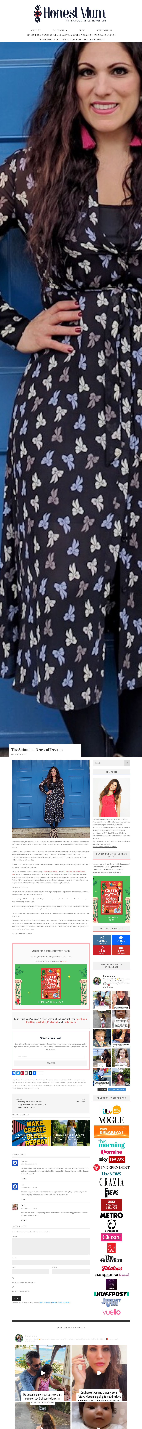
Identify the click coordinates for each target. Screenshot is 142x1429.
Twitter (30, 1022)
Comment (15, 1236)
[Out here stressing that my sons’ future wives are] (121, 1000)
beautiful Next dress (28, 1079)
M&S (52, 1082)
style (58, 1085)
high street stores (18, 1082)
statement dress (49, 1085)
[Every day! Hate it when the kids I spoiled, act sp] (121, 1077)
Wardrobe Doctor (51, 871)
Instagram (70, 1022)
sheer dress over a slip (29, 1085)
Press (82, 30)
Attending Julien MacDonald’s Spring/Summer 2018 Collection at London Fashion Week (31, 1103)
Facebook (81, 1019)
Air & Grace (16, 1079)
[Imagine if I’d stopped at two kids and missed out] (121, 1057)
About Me (36, 30)
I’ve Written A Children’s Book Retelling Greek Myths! (71, 40)
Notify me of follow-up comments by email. (23, 1282)
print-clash (82, 1082)
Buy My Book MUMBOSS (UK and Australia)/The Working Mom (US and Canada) (71, 35)
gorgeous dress (80, 1079)
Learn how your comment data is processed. (54, 1302)
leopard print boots (43, 1082)
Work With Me (104, 30)
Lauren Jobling (30, 1082)
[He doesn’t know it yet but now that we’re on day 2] (102, 1000)
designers (50, 1079)
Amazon (64, 961)
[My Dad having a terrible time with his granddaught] (102, 1077)
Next (57, 1082)
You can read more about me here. (105, 847)
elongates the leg (60, 1079)
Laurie (23, 1205)
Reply (24, 1179)
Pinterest (52, 1022)
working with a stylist (32, 1088)
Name (14, 1258)
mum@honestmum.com (101, 844)
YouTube (40, 1022)
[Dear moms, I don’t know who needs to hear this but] (102, 1019)
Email (14, 1267)
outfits (63, 1082)
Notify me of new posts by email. (21, 1291)
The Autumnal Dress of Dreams (72, 1085)
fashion (70, 1079)
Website (54, 1267)
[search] (127, 763)
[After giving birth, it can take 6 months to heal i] (121, 1019)
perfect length (72, 1082)
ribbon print (16, 1085)
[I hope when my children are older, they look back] (102, 1057)
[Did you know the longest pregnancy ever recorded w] (102, 1038)
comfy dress (41, 1079)
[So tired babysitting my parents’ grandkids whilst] (121, 1038)
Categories (59, 30)
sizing (40, 1085)
